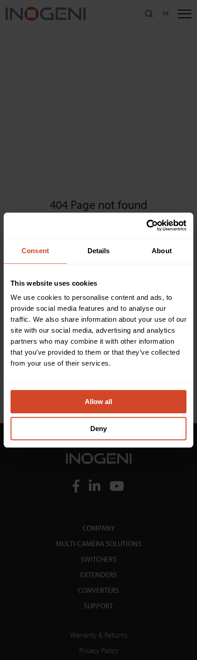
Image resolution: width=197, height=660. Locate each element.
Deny (98, 428)
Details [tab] (99, 251)
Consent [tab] (35, 251)
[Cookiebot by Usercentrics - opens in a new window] (146, 225)
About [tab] (162, 251)
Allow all (98, 401)
